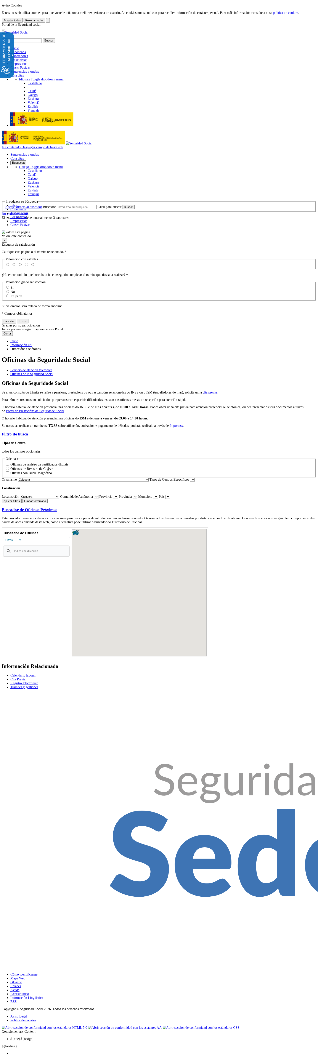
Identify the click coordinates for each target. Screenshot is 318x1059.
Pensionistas (18, 60)
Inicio (14, 48)
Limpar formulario (35, 501)
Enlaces (15, 986)
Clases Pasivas (20, 67)
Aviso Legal (18, 1016)
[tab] (159, 434)
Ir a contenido (11, 147)
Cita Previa (18, 679)
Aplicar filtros (11, 501)
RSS (13, 1001)
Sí (12, 287)
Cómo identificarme (23, 974)
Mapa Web (17, 978)
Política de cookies (23, 1020)
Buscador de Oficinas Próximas (29, 509)
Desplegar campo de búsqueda (42, 147)
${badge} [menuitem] (22, 1039)
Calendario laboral (22, 675)
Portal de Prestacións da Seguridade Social (35, 411)
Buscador (49, 207)
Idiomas (41, 79)
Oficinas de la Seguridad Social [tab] (31, 374)
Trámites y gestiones (24, 687)
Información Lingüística (26, 998)
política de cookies (285, 12)
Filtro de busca (15, 434)
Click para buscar (109, 207)
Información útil (21, 345)
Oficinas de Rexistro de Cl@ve (31, 468)
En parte (16, 296)
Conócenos (18, 52)
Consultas (17, 75)
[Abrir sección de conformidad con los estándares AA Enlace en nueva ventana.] (125, 1027)
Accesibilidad (19, 994)
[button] (159, 234)
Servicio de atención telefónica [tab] (31, 370)
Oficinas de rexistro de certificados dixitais (39, 464)
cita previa (210, 392)
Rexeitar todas (34, 20)
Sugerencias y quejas (24, 71)
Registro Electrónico (24, 683)
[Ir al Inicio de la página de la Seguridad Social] (15, 32)
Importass (176, 425)
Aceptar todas (12, 20)
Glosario (16, 982)
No (13, 292)
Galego (41, 167)
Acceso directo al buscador (23, 207)
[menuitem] (163, 1054)
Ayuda (14, 990)
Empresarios (18, 64)
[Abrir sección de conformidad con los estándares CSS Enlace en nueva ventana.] (201, 1027)
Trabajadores (19, 56)
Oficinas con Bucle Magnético (31, 473)
